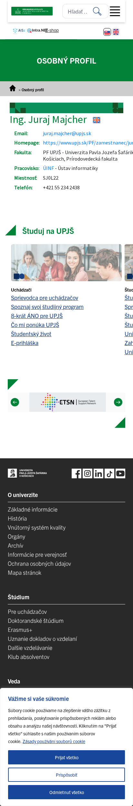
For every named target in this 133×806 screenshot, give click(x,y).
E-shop (52, 30)
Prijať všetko (66, 757)
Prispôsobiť (66, 775)
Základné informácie (32, 509)
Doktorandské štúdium (36, 620)
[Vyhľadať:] (100, 11)
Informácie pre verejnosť (37, 554)
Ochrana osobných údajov (39, 563)
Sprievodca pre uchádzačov (44, 297)
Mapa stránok (24, 572)
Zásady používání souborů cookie (54, 741)
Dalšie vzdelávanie (30, 647)
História (17, 518)
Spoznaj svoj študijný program (47, 306)
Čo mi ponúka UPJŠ (35, 324)
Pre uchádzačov (27, 611)
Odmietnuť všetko (66, 792)
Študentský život (31, 333)
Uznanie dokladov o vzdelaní (42, 638)
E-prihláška (24, 342)
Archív (15, 545)
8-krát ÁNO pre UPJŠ (37, 315)
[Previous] (15, 402)
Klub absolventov (28, 656)
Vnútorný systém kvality (37, 527)
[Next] (118, 402)
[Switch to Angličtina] (115, 31)
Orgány (16, 536)
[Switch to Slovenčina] (107, 31)
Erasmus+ (20, 629)
